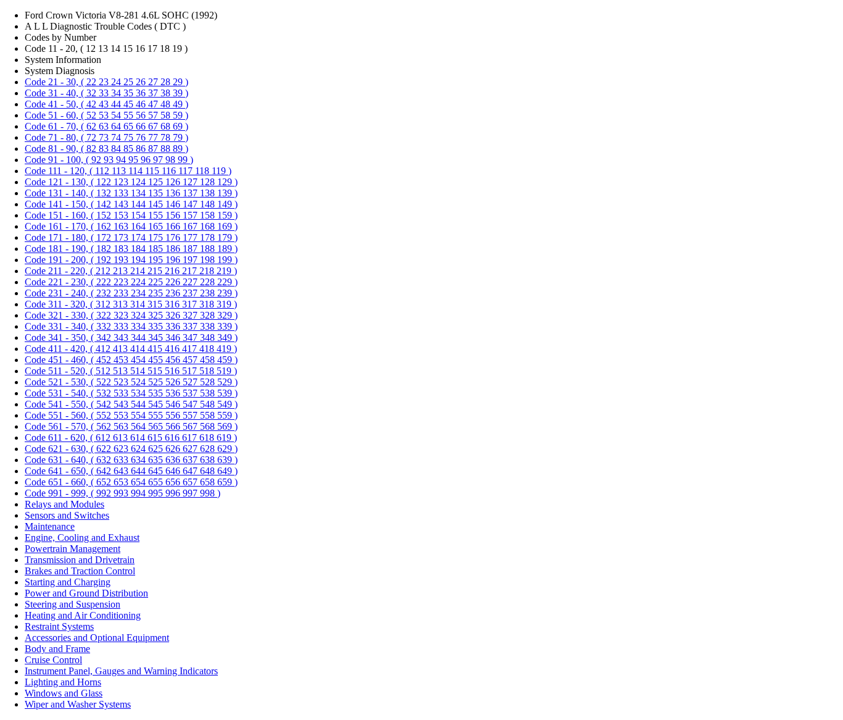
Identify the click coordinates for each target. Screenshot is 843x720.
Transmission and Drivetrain (80, 560)
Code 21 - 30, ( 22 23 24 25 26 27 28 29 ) (106, 82)
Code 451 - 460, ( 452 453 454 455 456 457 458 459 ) (131, 359)
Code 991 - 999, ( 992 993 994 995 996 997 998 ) (122, 493)
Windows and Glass (63, 693)
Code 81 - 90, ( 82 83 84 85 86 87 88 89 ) (106, 148)
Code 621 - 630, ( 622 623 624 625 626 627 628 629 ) (131, 448)
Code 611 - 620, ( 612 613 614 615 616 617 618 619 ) (131, 437)
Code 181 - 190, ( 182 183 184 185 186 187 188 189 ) (131, 248)
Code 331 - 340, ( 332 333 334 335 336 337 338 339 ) (131, 326)
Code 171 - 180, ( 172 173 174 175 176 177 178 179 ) (131, 237)
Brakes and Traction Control (80, 571)
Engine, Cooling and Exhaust (82, 537)
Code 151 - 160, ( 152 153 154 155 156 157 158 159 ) (131, 215)
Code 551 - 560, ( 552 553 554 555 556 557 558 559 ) (131, 415)
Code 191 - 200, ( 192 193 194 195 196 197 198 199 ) (131, 259)
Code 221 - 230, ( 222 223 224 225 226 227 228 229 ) (131, 282)
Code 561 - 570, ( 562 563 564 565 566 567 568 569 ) (131, 426)
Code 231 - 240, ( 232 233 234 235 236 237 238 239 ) (131, 293)
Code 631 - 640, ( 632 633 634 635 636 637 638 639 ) (131, 459)
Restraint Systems (59, 626)
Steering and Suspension (72, 604)
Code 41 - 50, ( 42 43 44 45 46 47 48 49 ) (106, 104)
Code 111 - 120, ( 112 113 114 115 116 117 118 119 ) (128, 170)
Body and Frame (57, 648)
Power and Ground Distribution (86, 593)
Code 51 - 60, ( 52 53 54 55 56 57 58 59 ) (106, 115)
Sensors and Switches (67, 515)
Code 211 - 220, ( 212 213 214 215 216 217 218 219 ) (131, 271)
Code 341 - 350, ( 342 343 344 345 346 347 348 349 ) (131, 337)
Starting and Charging (67, 582)
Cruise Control (53, 660)
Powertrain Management (72, 548)
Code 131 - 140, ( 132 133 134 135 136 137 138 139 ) (131, 193)
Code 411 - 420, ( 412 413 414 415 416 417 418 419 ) (131, 348)
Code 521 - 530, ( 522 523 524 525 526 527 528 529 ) (131, 382)
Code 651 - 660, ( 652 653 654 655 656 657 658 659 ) (131, 482)
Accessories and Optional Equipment (97, 637)
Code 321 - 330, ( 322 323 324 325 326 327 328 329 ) (131, 315)
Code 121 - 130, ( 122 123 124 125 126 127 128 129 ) (131, 182)
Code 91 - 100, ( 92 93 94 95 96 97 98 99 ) (109, 159)
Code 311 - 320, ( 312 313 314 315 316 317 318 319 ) (131, 304)
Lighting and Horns (63, 682)
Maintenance (50, 526)
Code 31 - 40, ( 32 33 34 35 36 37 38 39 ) (106, 93)
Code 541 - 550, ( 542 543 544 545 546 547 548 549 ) (131, 404)
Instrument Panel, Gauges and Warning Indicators (121, 671)
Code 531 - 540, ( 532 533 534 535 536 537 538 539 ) (131, 393)
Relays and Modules (64, 504)
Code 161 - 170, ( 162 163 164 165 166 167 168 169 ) (131, 226)
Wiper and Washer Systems (78, 704)
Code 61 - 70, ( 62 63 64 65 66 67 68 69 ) (106, 126)
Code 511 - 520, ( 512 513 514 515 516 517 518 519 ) (131, 371)
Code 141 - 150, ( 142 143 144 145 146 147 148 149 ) (131, 204)
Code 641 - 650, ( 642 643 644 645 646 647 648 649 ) (131, 471)
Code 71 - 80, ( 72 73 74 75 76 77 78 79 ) (106, 137)
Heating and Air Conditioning (83, 615)
